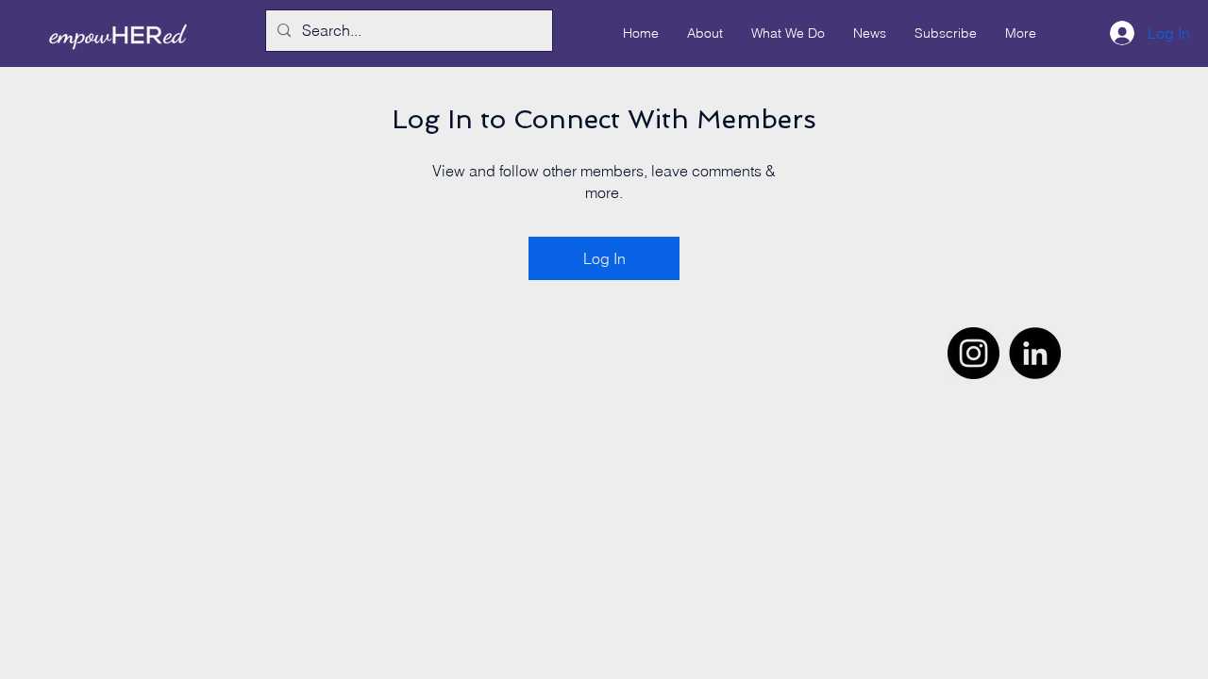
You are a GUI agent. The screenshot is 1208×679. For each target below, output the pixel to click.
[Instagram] (973, 353)
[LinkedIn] (1035, 353)
